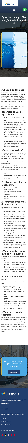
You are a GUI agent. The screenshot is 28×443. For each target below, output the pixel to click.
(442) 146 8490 (4, 418)
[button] (14, 9)
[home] (10, 3)
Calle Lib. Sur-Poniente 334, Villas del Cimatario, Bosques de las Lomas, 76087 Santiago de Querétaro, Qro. (13, 414)
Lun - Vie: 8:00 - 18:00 (6, 424)
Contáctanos (14, 372)
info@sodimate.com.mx (6, 421)
